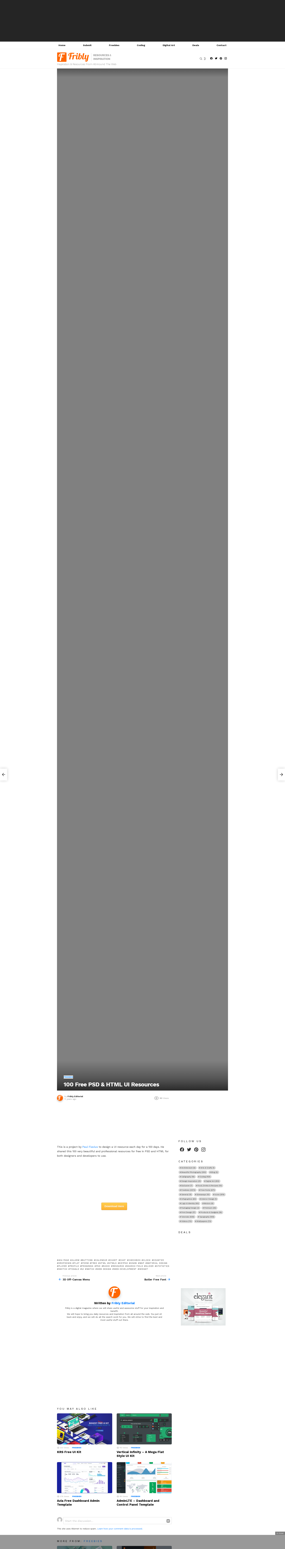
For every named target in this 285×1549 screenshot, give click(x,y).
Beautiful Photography (193, 1172)
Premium (210, 1208)
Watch (90, 1269)
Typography (207, 1217)
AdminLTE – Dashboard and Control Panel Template (138, 1502)
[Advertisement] (142, 21)
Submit (87, 45)
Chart (113, 1260)
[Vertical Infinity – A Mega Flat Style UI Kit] (144, 1428)
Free (94, 1263)
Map (142, 1263)
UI (83, 1269)
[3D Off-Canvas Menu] (3, 775)
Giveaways (203, 1195)
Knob (133, 1263)
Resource (118, 1266)
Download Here (114, 1206)
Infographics (188, 1199)
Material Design (157, 1263)
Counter (158, 1260)
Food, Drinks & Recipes (210, 1186)
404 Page (63, 1260)
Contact (222, 45)
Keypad (123, 1263)
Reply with (168, 1521)
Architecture (188, 1168)
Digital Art (169, 45)
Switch (62, 1269)
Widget (143, 1269)
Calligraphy (188, 1177)
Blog (214, 1172)
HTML (103, 1263)
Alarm (75, 1260)
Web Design (104, 1269)
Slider (150, 1266)
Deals (195, 45)
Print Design (188, 1212)
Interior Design (209, 1199)
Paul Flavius (90, 1146)
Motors (208, 1203)
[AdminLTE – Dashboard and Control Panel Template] (144, 1477)
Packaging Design (190, 1208)
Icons (219, 1195)
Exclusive (186, 1186)
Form (85, 1263)
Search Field (135, 1266)
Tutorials (187, 1217)
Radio (106, 1266)
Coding (141, 45)
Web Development (125, 1269)
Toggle (74, 1269)
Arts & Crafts (207, 1168)
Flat (77, 1263)
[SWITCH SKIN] (205, 58)
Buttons (87, 1260)
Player (62, 1266)
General (186, 1195)
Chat (123, 1260)
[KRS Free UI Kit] (84, 1428)
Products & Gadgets (211, 1212)
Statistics (162, 1266)
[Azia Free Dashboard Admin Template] (84, 1477)
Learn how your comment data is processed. (120, 1528)
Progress (87, 1266)
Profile (74, 1266)
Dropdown (64, 1263)
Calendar (101, 1260)
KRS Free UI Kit (69, 1452)
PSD (98, 1266)
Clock (147, 1260)
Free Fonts (208, 1190)
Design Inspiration (191, 1181)
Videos (186, 1221)
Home (61, 45)
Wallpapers (204, 1221)
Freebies (114, 45)
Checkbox (134, 1260)
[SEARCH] (201, 58)
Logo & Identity (190, 1203)
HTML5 (113, 1263)
